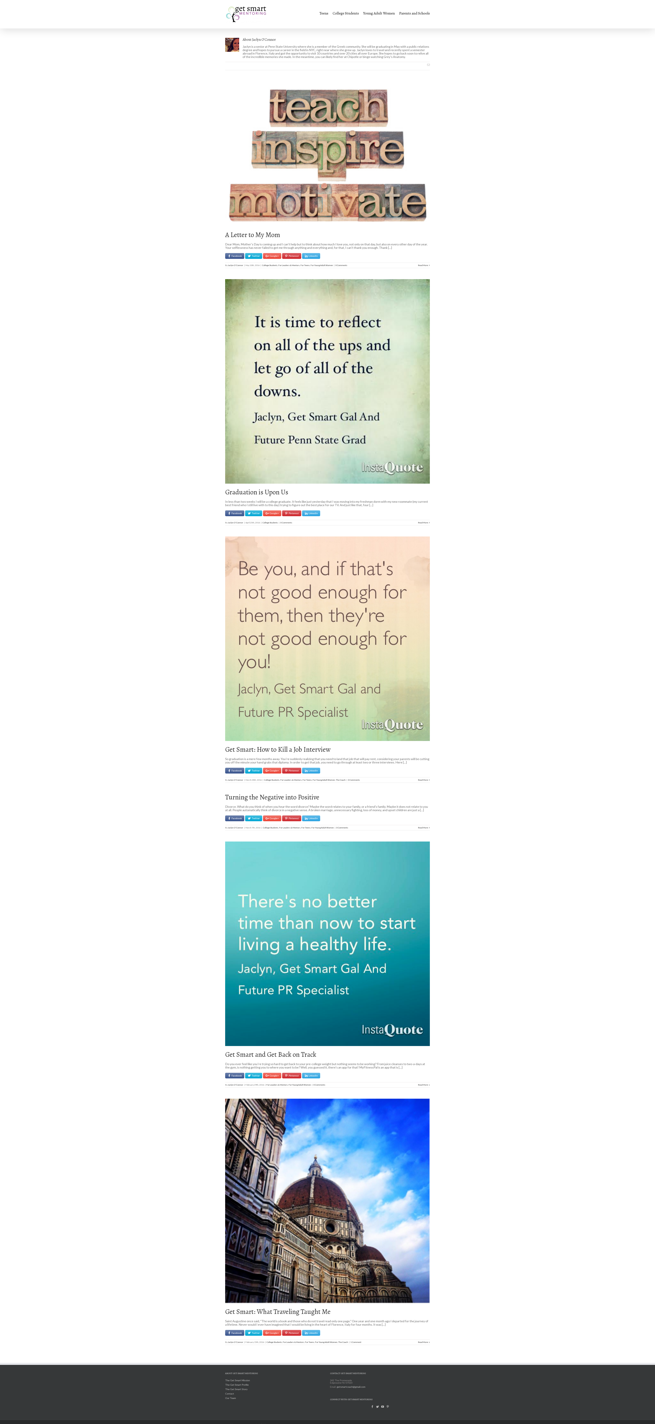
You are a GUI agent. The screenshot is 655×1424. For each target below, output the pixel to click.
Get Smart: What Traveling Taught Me (278, 1311)
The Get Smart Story (236, 1389)
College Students (270, 265)
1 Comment (355, 1342)
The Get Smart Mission (237, 1380)
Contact (229, 1393)
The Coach (341, 780)
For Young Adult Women (322, 265)
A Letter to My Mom (252, 234)
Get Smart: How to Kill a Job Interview (278, 749)
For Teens (305, 265)
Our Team (230, 1398)
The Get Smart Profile (237, 1385)
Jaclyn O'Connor (235, 265)
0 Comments (341, 265)
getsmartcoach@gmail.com (351, 1386)
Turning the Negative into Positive (272, 797)
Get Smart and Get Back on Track (270, 1054)
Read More (423, 265)
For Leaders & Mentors (289, 265)
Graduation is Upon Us (256, 492)
